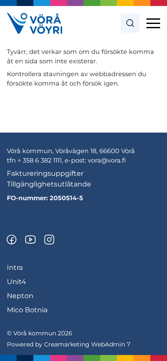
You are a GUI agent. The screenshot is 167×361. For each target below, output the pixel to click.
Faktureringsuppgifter (45, 173)
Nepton (20, 296)
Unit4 (16, 282)
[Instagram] (49, 239)
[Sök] (130, 23)
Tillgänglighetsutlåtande (49, 184)
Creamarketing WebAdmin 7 (87, 344)
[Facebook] (11, 239)
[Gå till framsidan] (34, 23)
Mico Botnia (27, 310)
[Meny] (153, 23)
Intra (15, 267)
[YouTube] (30, 239)
